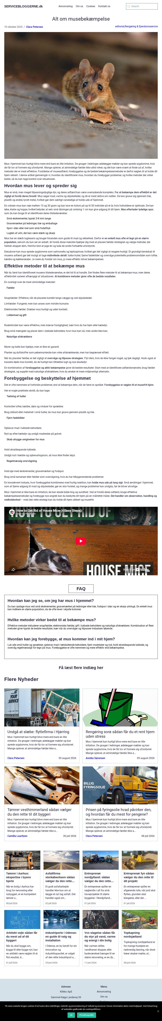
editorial (119, 26)
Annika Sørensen (95, 758)
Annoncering (66, 6)
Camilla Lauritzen (17, 835)
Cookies (90, 6)
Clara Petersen (34, 26)
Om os (79, 6)
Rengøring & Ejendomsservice (141, 26)
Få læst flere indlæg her (81, 667)
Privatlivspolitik (86, 1015)
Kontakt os (104, 6)
